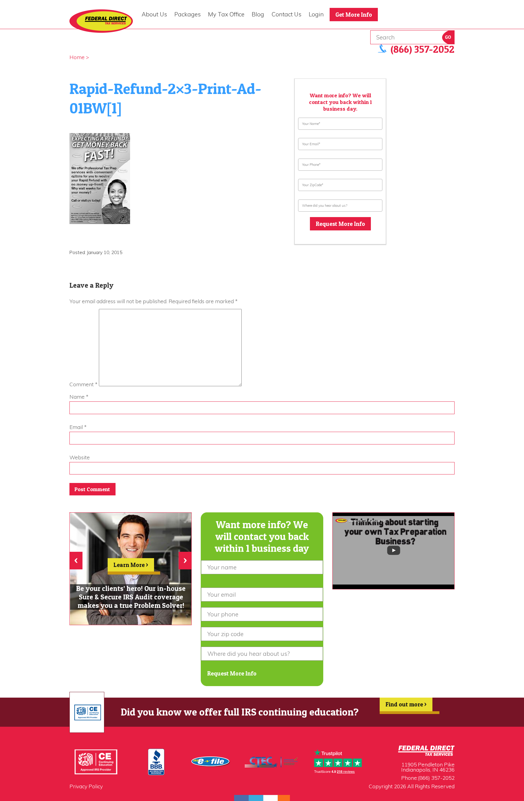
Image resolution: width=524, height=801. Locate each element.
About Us (154, 14)
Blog (258, 14)
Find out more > (406, 704)
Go (448, 37)
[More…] (280, 798)
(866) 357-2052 (436, 778)
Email (78, 427)
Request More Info (340, 223)
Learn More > (130, 564)
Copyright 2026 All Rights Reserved (412, 786)
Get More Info (353, 14)
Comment (83, 384)
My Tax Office (226, 14)
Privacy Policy (86, 786)
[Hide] (286, 798)
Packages (187, 14)
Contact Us (286, 14)
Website (79, 457)
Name (79, 397)
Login (316, 14)
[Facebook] (241, 798)
